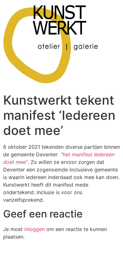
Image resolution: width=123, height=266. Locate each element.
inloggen (34, 229)
